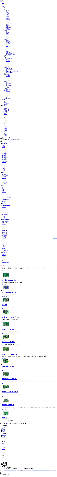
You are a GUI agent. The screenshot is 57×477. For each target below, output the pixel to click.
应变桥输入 (7, 97)
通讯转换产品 (6, 81)
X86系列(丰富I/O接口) (9, 72)
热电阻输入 (7, 95)
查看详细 (3, 284)
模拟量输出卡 (8, 18)
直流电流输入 (8, 91)
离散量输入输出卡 (8, 27)
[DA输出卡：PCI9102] (5, 327)
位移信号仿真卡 (4, 155)
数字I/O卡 (7, 26)
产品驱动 (5, 112)
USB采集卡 (7, 16)
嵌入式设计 (5, 104)
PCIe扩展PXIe (8, 60)
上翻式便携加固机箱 (9, 68)
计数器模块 (7, 24)
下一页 (7, 423)
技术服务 (5, 119)
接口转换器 (7, 84)
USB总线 (3, 170)
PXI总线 (7, 33)
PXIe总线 (7, 34)
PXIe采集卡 (7, 14)
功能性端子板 (4, 192)
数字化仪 (5, 30)
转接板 (3, 191)
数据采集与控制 (6, 10)
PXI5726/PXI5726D (8, 405)
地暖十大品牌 (54, 470)
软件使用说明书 (6, 110)
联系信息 (5, 134)
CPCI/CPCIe (4, 437)
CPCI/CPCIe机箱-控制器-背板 (10, 54)
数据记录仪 (4, 236)
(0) (0, 472)
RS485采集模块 (8, 75)
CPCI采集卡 (7, 15)
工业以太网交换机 (8, 83)
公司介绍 (3, 427)
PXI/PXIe (3, 436)
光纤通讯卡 (5, 57)
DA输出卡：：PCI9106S (9, 354)
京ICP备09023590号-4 (21, 468)
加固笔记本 (5, 73)
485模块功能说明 (6, 111)
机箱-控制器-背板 (6, 51)
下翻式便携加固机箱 (9, 69)
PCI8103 (4, 305)
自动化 (5, 102)
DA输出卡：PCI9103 (8, 342)
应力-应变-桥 (4, 154)
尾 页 (10, 423)
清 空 (4, 476)
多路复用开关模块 (5, 175)
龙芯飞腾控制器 (8, 52)
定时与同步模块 (8, 25)
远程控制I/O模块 (6, 74)
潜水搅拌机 (34, 470)
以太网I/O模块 (8, 76)
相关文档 (5, 114)
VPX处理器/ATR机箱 (7, 55)
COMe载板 (7, 66)
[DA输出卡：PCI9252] (5, 364)
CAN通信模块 (8, 41)
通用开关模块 (8, 38)
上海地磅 (49, 470)
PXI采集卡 (7, 13)
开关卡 (3, 172)
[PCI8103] (5, 302)
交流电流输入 (4, 256)
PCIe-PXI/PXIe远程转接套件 (8, 58)
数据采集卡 (4, 435)
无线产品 (5, 88)
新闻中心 (5, 129)
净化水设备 (46, 470)
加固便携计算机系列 (7, 67)
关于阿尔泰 (4, 123)
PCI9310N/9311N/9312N (9, 379)
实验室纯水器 (14, 470)
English (3, 3)
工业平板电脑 (6, 70)
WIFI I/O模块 (8, 80)
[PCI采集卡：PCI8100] (5, 290)
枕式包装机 (42, 470)
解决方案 (3, 99)
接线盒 (7, 46)
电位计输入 (7, 96)
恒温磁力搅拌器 (28, 470)
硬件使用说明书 (6, 109)
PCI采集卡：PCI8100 (9, 292)
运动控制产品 (8, 29)
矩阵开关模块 (4, 174)
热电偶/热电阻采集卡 (9, 23)
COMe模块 (7, 65)
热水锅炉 (5, 470)
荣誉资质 (5, 128)
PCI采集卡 (7, 11)
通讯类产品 (5, 39)
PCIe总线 (7, 32)
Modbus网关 (7, 87)
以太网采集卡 (8, 17)
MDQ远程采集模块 (5, 235)
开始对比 (1, 476)
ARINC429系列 (8, 43)
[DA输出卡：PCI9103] (5, 339)
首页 (6, 139)
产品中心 (3, 7)
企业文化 (5, 127)
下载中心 (3, 105)
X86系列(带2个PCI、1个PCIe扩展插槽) (12, 71)
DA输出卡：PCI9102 (8, 329)
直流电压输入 (4, 255)
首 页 (3, 6)
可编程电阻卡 (8, 19)
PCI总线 (7, 31)
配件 (4, 45)
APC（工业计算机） (5, 212)
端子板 (7, 47)
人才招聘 (5, 130)
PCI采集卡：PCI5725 (9, 280)
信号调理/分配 (6, 90)
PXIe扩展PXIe (8, 61)
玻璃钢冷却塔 (19, 470)
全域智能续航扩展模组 (7, 98)
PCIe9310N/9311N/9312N (10, 392)
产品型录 (5, 108)
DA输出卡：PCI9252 (8, 366)
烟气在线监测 (24, 470)
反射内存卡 (7, 44)
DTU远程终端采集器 (9, 89)
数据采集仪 (5, 56)
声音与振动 (7, 28)
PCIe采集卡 (7, 12)
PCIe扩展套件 (8, 62)
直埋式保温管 (9, 470)
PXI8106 (4, 418)
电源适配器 (4, 190)
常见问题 (5, 115)
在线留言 (5, 135)
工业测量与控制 (6, 103)
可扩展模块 (4, 237)
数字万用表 (4, 156)
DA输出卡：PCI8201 (8, 317)
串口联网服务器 (8, 85)
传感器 (3, 189)
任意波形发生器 (4, 153)
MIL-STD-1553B (8, 42)
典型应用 (5, 113)
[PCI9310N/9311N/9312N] (5, 376)
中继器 (7, 82)
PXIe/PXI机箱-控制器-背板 (10, 53)
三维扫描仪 (38, 470)
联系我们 (3, 131)
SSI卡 (6, 86)
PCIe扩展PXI (8, 59)
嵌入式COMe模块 (5, 214)
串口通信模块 (8, 40)
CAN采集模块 (4, 234)
